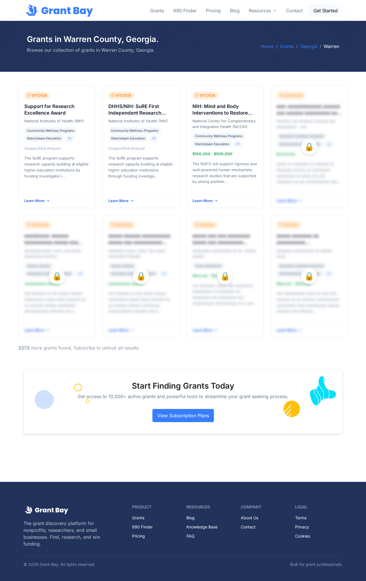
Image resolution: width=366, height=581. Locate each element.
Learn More (34, 200)
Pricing (213, 10)
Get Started (325, 10)
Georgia (308, 46)
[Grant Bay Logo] (59, 10)
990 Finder (185, 10)
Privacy (302, 526)
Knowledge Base (202, 526)
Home (267, 46)
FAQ (190, 536)
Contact (294, 10)
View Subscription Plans (183, 415)
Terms (301, 517)
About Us (249, 517)
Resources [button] (260, 10)
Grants (157, 10)
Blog (235, 10)
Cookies (302, 536)
